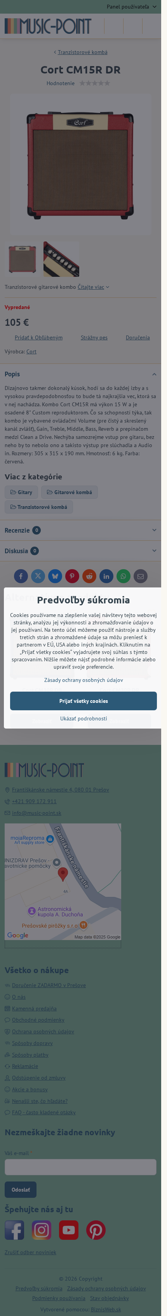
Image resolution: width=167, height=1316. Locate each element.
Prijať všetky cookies (83, 700)
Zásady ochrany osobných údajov (83, 679)
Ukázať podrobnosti (83, 718)
